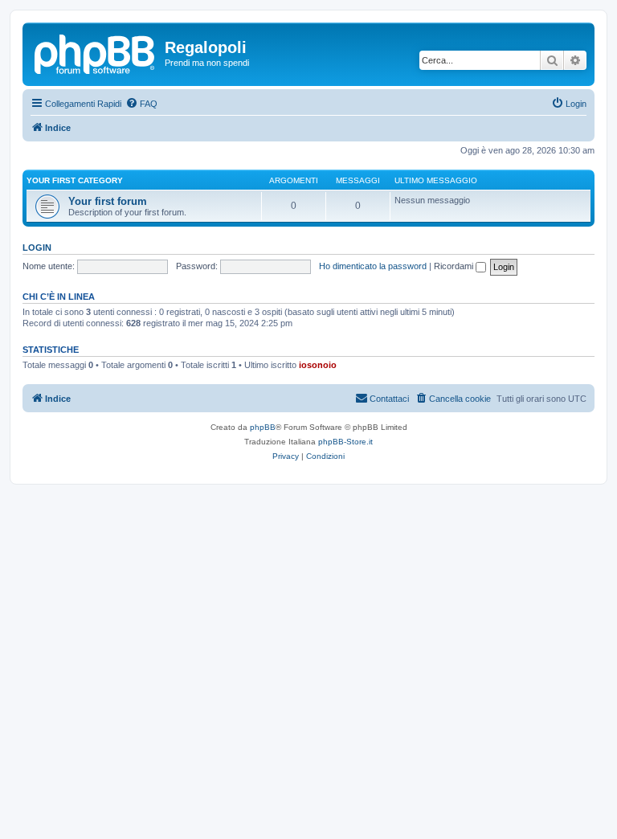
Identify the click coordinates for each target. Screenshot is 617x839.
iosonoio (318, 365)
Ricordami (455, 266)
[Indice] (96, 52)
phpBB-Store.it (345, 441)
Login (36, 247)
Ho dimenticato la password (373, 266)
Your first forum (107, 201)
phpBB (263, 427)
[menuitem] (141, 103)
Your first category (75, 180)
